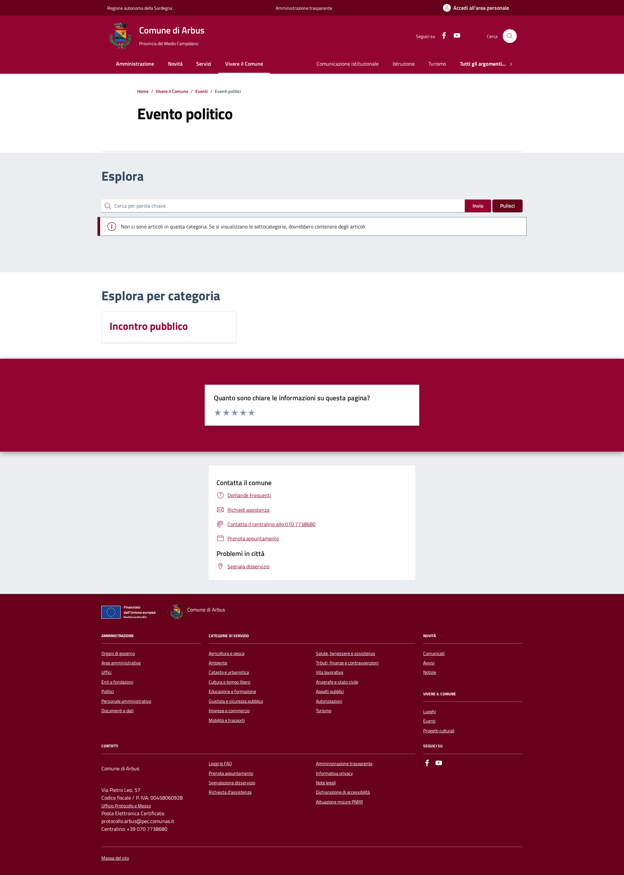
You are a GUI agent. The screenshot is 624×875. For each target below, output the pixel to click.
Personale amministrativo (126, 701)
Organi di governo (118, 653)
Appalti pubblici (330, 691)
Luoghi (429, 711)
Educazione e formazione (232, 691)
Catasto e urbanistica (229, 672)
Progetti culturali (438, 730)
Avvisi (429, 662)
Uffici (106, 672)
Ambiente (218, 662)
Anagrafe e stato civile (337, 682)
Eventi (429, 721)
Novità (175, 64)
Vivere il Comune (244, 64)
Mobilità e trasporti (227, 720)
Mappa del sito (115, 858)
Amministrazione (135, 64)
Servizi (203, 64)
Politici (107, 691)
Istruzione (404, 64)
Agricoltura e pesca (226, 653)
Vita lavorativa (329, 672)
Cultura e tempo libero (229, 682)
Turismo (437, 64)
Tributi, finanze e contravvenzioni (347, 662)
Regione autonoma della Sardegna (139, 8)
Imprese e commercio (229, 710)
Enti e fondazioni (117, 682)
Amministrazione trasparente (304, 8)
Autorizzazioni (329, 701)
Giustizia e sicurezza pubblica (236, 701)
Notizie (429, 672)
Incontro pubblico (149, 325)
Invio (478, 206)
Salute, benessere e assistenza (345, 653)
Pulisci (507, 206)
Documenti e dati (117, 710)
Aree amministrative (121, 662)
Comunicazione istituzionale (348, 64)
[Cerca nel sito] (510, 36)
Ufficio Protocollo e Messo (126, 806)
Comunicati (434, 653)
